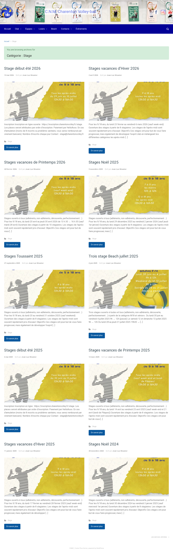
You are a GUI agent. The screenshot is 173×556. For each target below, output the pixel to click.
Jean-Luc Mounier (30, 75)
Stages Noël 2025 (104, 162)
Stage (10, 141)
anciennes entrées (159, 537)
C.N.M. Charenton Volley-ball (70, 11)
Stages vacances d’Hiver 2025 (29, 444)
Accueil (6, 41)
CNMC (71, 548)
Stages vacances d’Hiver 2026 (114, 68)
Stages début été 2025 (23, 350)
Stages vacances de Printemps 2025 (119, 350)
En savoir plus (12, 147)
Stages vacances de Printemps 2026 (34, 162)
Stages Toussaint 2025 (23, 256)
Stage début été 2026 (22, 68)
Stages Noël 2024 (104, 444)
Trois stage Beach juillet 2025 (113, 256)
